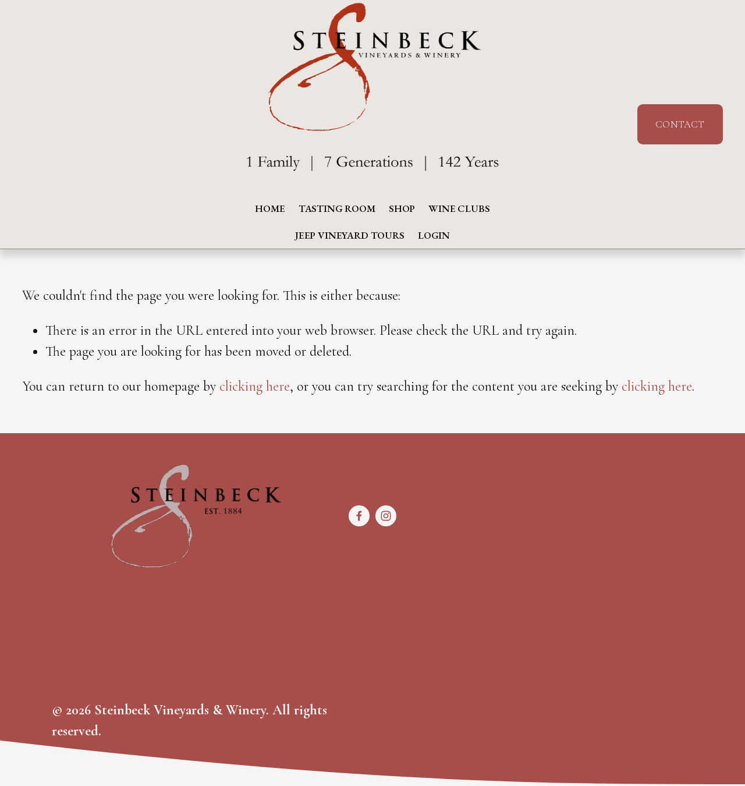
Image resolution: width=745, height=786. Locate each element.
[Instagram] (385, 515)
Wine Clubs (458, 208)
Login (434, 235)
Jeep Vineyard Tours (350, 235)
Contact (679, 124)
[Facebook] (359, 515)
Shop (402, 208)
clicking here (254, 386)
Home (270, 208)
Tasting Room (337, 208)
